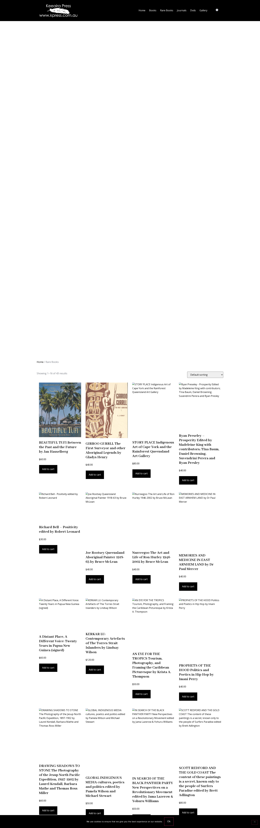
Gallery (203, 10)
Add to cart (48, 469)
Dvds (193, 10)
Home (142, 10)
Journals (181, 10)
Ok (168, 821)
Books (152, 10)
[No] (254, 822)
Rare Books (166, 10)
